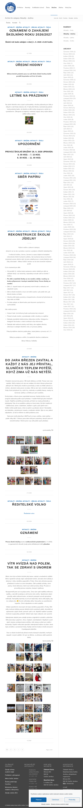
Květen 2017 (67, 297)
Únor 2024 (66, 117)
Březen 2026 (67, 61)
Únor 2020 (66, 224)
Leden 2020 (67, 227)
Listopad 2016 (68, 311)
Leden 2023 (67, 147)
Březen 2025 (67, 89)
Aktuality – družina (69, 34)
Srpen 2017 (67, 292)
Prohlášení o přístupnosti (12, 775)
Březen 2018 (67, 276)
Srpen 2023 (67, 131)
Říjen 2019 (66, 234)
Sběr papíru (29, 176)
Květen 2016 (67, 323)
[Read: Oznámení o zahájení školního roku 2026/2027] (26, 771)
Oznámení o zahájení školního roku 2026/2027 (34, 772)
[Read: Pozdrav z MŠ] (26, 788)
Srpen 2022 (67, 159)
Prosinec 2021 (68, 178)
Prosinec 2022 (68, 150)
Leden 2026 (67, 66)
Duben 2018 (67, 274)
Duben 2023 (67, 140)
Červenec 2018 (68, 267)
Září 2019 (66, 236)
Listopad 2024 (68, 98)
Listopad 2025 (68, 70)
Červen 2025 (67, 82)
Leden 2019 (67, 253)
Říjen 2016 (66, 313)
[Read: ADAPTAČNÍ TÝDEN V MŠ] (26, 780)
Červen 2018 (67, 269)
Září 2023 (66, 129)
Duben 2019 (67, 246)
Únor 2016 (66, 330)
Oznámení (29, 532)
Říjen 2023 (66, 126)
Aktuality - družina (14, 61)
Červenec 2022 (68, 161)
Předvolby (72, 800)
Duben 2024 (67, 112)
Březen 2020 (67, 222)
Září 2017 (66, 290)
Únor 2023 (66, 145)
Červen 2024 (67, 108)
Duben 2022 (67, 168)
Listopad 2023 (68, 124)
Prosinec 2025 (68, 68)
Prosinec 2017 (68, 283)
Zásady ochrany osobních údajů (60, 804)
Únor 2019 (66, 250)
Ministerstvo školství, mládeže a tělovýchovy (12, 788)
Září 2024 (66, 103)
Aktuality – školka (68, 41)
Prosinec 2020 (68, 203)
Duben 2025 (67, 86)
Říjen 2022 (66, 154)
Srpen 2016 (67, 318)
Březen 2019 (67, 248)
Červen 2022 (67, 164)
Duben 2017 (67, 299)
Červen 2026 (67, 54)
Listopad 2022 (68, 152)
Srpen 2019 (67, 239)
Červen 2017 (67, 295)
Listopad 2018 (68, 257)
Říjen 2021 (66, 182)
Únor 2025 (66, 91)
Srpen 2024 (67, 105)
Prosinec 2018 (68, 255)
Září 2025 (66, 75)
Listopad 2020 (68, 206)
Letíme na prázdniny (29, 95)
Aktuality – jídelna (68, 37)
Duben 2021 (67, 194)
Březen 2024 (67, 115)
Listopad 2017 (68, 285)
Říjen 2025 (66, 73)
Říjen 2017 (66, 288)
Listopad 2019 (68, 231)
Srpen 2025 (67, 77)
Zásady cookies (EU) (11, 793)
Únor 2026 (66, 63)
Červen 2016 (67, 320)
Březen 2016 (67, 327)
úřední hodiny (29, 65)
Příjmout (38, 800)
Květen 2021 (67, 192)
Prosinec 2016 (68, 309)
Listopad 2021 (68, 180)
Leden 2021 (67, 201)
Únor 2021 (66, 199)
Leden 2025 (67, 94)
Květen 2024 (67, 110)
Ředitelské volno (29, 504)
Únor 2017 (66, 304)
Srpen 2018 (67, 264)
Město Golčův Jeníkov (11, 778)
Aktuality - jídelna (30, 61)
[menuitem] (10, 7)
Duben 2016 (67, 325)
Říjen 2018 (66, 259)
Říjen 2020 (66, 208)
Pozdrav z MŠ (33, 786)
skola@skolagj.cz (68, 789)
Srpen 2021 (67, 187)
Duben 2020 (67, 220)
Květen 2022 (67, 166)
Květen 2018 (67, 271)
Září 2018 (66, 262)
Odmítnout (55, 800)
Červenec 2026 (68, 51)
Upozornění (29, 144)
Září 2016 (66, 316)
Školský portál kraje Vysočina (11, 783)
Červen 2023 (67, 136)
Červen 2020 (67, 215)
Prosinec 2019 (68, 229)
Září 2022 (66, 157)
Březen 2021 (67, 196)
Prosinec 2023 (68, 122)
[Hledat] (19, 22)
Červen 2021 (67, 189)
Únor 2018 (66, 278)
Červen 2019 (67, 241)
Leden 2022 (67, 175)
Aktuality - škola (44, 61)
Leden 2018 (67, 281)
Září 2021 (66, 185)
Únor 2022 (66, 173)
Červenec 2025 (68, 79)
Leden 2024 (67, 119)
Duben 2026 (67, 58)
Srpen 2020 (67, 213)
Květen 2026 (67, 56)
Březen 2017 (67, 302)
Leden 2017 (67, 306)
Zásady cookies (45, 804)
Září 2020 (66, 210)
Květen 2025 (67, 84)
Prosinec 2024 (68, 96)
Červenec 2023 (68, 133)
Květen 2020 (67, 217)
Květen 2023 (67, 138)
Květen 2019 (67, 243)
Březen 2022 (67, 171)
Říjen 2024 (66, 101)
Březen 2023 (67, 143)
